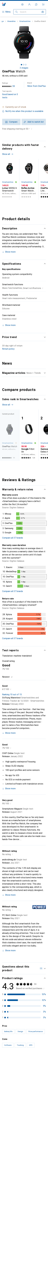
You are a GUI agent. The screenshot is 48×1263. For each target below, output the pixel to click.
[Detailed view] (24, 523)
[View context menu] (26, 1069)
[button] (24, 107)
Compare (13, 122)
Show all (6, 154)
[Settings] (22, 4)
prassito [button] (12, 1216)
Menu (8, 12)
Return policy (8, 349)
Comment (10, 1131)
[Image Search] (42, 11)
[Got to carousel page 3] (25, 64)
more (43, 1173)
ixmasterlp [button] (14, 1067)
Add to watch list (35, 122)
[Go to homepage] (4, 4)
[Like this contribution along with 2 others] (32, 1069)
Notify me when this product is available (24, 111)
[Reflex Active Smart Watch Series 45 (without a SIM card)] (28, 179)
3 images (24, 68)
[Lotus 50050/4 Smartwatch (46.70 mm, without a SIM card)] (9, 179)
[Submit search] (16, 12)
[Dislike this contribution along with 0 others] (44, 1069)
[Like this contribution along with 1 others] (32, 1145)
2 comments (28, 1131)
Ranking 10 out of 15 (12, 694)
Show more (10, 252)
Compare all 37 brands (12, 538)
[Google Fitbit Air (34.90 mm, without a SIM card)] (28, 435)
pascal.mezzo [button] (15, 1143)
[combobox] (7, 677)
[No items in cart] (43, 4)
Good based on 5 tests (10, 94)
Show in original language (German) (21, 1125)
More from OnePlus (36, 84)
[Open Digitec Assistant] (36, 4)
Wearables (11, 21)
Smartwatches (25, 21)
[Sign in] (29, 4)
